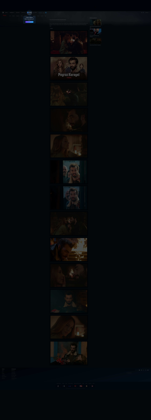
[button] (34, 16)
